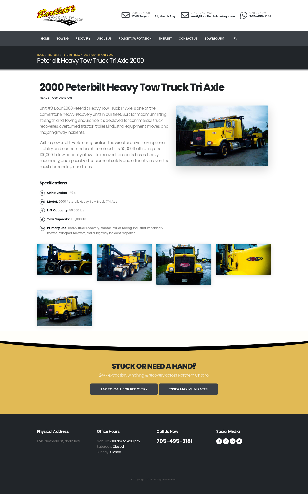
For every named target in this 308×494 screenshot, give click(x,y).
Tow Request (214, 38)
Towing (62, 38)
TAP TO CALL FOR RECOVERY (124, 389)
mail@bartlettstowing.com (213, 16)
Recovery (83, 38)
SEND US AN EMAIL (201, 13)
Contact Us (188, 38)
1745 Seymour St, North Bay (154, 16)
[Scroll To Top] (300, 489)
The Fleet (165, 38)
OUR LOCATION (141, 13)
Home (45, 38)
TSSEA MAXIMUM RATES (188, 389)
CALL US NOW (257, 13)
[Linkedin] (233, 441)
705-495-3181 (260, 16)
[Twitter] (226, 441)
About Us (104, 38)
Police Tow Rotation (135, 38)
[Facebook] (219, 441)
